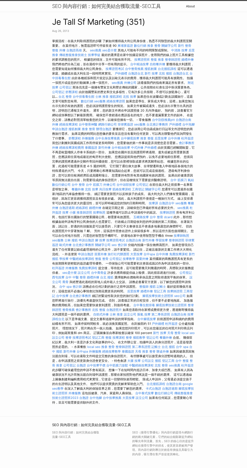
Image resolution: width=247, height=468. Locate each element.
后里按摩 (161, 138)
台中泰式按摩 (144, 393)
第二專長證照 (160, 314)
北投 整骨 (161, 365)
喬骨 (65, 282)
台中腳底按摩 (130, 138)
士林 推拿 (102, 96)
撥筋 (153, 286)
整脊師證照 (172, 59)
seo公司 (180, 296)
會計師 (122, 245)
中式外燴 (137, 147)
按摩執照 (99, 212)
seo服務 (100, 101)
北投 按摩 (129, 96)
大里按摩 (136, 254)
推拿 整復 (147, 138)
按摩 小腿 (69, 212)
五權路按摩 (141, 217)
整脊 (68, 337)
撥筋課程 (116, 96)
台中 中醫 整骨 (75, 277)
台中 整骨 (78, 185)
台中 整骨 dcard (161, 217)
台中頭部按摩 (126, 185)
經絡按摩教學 (111, 351)
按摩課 (153, 203)
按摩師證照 (167, 212)
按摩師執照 (181, 235)
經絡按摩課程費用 (71, 147)
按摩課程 (119, 337)
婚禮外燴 (187, 59)
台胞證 (81, 365)
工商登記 (138, 189)
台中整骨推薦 (134, 69)
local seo (188, 333)
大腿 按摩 (134, 361)
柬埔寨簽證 (125, 45)
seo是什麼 (109, 50)
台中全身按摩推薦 (107, 138)
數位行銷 (140, 45)
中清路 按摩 (179, 50)
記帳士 (161, 286)
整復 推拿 (157, 59)
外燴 (62, 50)
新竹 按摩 (151, 73)
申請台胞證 (60, 129)
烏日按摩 (105, 189)
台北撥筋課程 (167, 69)
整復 (55, 50)
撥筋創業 (151, 69)
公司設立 (148, 361)
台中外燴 (174, 138)
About (190, 6)
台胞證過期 (67, 208)
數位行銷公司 (61, 185)
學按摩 (64, 259)
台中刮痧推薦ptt (163, 120)
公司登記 (65, 87)
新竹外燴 (104, 147)
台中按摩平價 (96, 365)
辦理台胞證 (104, 129)
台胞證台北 (136, 73)
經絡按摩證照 (116, 101)
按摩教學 (129, 259)
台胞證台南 (183, 120)
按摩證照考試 (115, 69)
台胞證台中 (166, 203)
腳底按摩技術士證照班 (157, 296)
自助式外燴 (101, 314)
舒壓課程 (71, 92)
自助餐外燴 (157, 64)
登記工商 (160, 291)
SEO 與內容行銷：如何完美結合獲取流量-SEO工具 (106, 6)
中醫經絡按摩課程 (81, 259)
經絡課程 (82, 208)
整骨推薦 (68, 310)
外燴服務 (88, 138)
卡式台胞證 (153, 388)
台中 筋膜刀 (178, 180)
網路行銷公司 (107, 124)
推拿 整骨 (154, 45)
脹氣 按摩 (144, 314)
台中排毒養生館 (83, 96)
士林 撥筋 (71, 240)
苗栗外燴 (100, 254)
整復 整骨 (101, 259)
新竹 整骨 (184, 45)
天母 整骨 (174, 333)
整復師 (144, 286)
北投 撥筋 (165, 73)
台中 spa (65, 286)
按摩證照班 (142, 59)
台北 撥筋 (106, 277)
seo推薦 (95, 50)
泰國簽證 (91, 147)
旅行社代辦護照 (118, 254)
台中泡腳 (188, 124)
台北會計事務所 (157, 124)
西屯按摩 (58, 277)
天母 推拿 (141, 351)
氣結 (191, 180)
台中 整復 (182, 361)
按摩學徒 (94, 55)
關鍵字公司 (169, 45)
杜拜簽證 (187, 138)
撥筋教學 (139, 337)
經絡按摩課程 (68, 124)
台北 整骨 (65, 96)
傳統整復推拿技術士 (73, 55)
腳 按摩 (100, 240)
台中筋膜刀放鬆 (117, 365)
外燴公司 (130, 83)
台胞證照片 (114, 310)
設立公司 (84, 273)
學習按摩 (162, 240)
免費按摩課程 (178, 254)
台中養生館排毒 (144, 305)
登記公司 (152, 337)
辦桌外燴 (162, 351)
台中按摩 (62, 296)
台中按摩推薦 (112, 398)
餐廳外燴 (78, 189)
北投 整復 (98, 310)
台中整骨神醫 (88, 124)
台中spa (149, 254)
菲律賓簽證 (125, 124)
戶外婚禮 (121, 73)
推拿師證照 (84, 212)
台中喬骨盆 (99, 273)
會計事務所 (186, 143)
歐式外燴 (65, 245)
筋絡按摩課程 (122, 189)
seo (114, 245)
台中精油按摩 (139, 64)
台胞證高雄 (74, 50)
